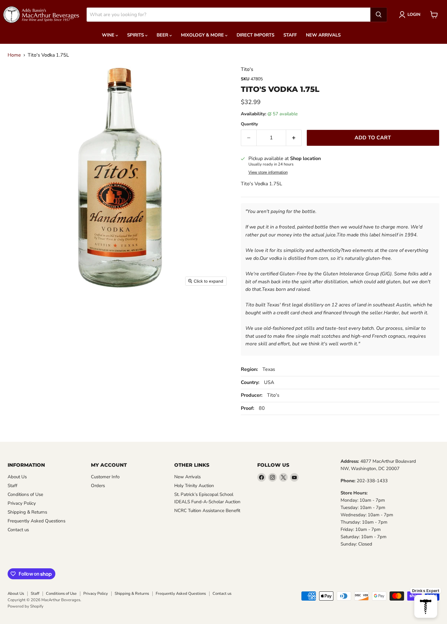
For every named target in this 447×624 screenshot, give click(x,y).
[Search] (378, 15)
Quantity (249, 124)
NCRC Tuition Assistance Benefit (207, 510)
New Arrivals (323, 35)
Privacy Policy (22, 503)
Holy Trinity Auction (194, 486)
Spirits (136, 35)
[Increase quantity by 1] (294, 138)
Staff (290, 35)
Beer (163, 35)
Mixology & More (203, 35)
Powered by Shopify (25, 606)
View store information (268, 172)
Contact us (18, 530)
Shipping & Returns (27, 512)
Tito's (247, 69)
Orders (98, 486)
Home (14, 55)
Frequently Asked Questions (36, 521)
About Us (17, 477)
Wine (109, 35)
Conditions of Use (25, 494)
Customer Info (105, 477)
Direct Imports (255, 35)
